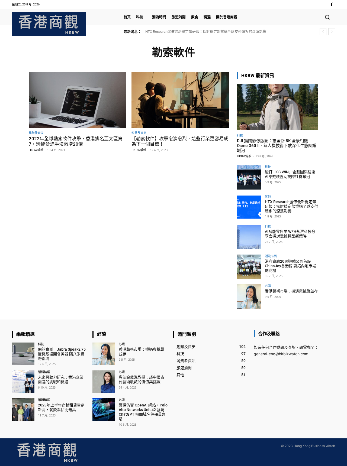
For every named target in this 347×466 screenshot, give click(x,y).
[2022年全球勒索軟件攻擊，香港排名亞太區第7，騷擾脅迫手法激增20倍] (77, 100)
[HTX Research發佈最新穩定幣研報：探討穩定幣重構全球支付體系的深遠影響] (249, 207)
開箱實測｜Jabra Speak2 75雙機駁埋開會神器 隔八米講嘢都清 (62, 354)
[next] (331, 31)
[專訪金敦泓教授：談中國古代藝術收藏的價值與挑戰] (103, 381)
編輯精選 (44, 371)
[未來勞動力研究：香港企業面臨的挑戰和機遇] (23, 381)
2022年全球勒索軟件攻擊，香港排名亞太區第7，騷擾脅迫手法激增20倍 (76, 141)
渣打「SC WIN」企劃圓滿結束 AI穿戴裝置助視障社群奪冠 (290, 174)
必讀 (268, 285)
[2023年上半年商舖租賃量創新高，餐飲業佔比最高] (23, 409)
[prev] (323, 31)
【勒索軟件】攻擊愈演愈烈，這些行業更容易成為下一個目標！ (179, 141)
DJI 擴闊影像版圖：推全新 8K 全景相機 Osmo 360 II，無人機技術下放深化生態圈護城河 (276, 145)
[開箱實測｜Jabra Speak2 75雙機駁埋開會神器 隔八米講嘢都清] (23, 354)
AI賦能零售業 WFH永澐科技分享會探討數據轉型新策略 (290, 233)
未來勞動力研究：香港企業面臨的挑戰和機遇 (60, 379)
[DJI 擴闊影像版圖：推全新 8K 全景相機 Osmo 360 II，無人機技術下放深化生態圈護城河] (277, 107)
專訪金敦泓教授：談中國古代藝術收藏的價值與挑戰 (141, 379)
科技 (240, 135)
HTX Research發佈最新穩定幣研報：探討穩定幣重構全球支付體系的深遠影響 (205, 32)
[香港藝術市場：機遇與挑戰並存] (249, 296)
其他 (268, 196)
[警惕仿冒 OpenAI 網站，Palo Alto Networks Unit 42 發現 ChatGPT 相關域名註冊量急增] (103, 409)
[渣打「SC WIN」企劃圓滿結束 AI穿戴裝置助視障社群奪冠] (249, 177)
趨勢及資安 (36, 132)
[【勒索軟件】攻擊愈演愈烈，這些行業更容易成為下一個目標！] (180, 100)
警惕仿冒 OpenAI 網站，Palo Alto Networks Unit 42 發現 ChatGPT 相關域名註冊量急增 (143, 412)
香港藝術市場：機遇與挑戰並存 (291, 291)
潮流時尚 (271, 256)
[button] (327, 17)
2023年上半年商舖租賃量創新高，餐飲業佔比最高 (61, 407)
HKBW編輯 (36, 150)
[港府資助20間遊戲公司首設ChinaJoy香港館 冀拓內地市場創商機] (249, 267)
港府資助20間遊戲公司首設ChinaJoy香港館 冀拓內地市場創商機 (290, 266)
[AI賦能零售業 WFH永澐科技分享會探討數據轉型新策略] (249, 237)
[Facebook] (331, 4)
